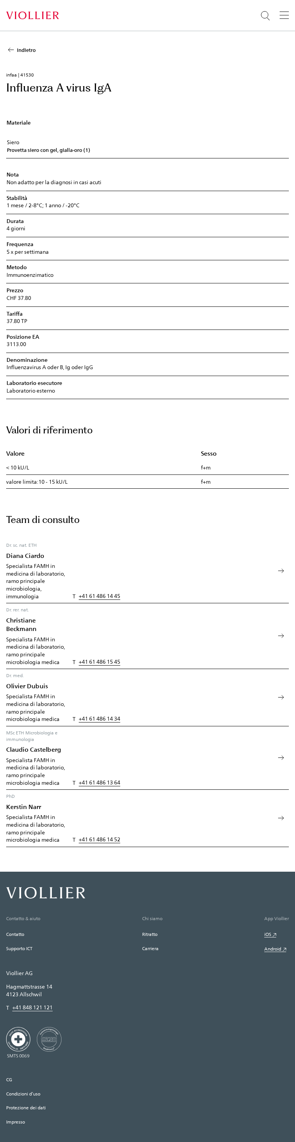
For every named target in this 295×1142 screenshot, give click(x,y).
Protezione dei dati (26, 1107)
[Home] (32, 15)
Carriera (150, 948)
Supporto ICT (19, 948)
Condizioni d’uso (23, 1093)
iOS (267, 934)
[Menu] (284, 15)
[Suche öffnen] (265, 15)
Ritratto (149, 934)
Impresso (15, 1122)
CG (9, 1079)
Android (272, 949)
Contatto (15, 934)
